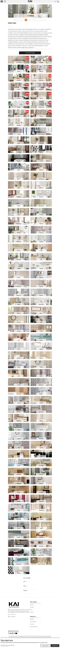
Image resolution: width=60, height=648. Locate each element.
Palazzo (19, 295)
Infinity (41, 241)
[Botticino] (41, 203)
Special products (33, 626)
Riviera (19, 304)
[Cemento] (41, 122)
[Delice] (18, 167)
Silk (19, 447)
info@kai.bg (12, 616)
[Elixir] (18, 104)
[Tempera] (41, 176)
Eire (19, 456)
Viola (18, 367)
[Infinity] (41, 238)
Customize (45, 645)
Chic (41, 322)
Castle (41, 447)
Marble (19, 125)
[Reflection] (41, 104)
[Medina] (18, 256)
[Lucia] (18, 373)
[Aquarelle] (41, 301)
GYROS (41, 537)
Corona (41, 214)
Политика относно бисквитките (7, 645)
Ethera (41, 223)
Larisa (18, 537)
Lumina (41, 62)
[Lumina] (41, 59)
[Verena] (18, 283)
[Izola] (41, 337)
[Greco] (18, 400)
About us (32, 604)
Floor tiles (32, 624)
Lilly (41, 259)
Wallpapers (19, 564)
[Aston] (18, 462)
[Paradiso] (18, 418)
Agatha (41, 286)
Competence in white (19, 555)
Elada (41, 349)
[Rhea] (41, 310)
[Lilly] (41, 256)
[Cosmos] (41, 435)
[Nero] (18, 68)
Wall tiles (32, 619)
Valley (18, 187)
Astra (18, 89)
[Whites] (41, 185)
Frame (41, 250)
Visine (18, 98)
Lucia (18, 375)
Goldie (18, 134)
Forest (41, 456)
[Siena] (18, 525)
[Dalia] (41, 517)
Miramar (19, 519)
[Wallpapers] (18, 561)
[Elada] (41, 346)
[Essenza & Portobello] (18, 149)
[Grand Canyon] (41, 561)
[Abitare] (18, 409)
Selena (18, 331)
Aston (18, 465)
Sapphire (41, 510)
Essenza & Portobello (19, 152)
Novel (18, 349)
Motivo (19, 358)
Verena (19, 286)
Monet (41, 71)
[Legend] (41, 499)
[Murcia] (18, 319)
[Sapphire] (41, 508)
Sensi (18, 214)
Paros (18, 277)
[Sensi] (18, 212)
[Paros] (18, 274)
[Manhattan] (18, 543)
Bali (19, 340)
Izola (41, 340)
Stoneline (18, 62)
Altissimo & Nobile (41, 152)
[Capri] (18, 427)
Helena (19, 573)
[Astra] (18, 86)
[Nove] (41, 364)
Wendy (19, 501)
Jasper (41, 393)
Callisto (19, 313)
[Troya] (18, 508)
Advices (31, 612)
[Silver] (18, 203)
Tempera (41, 178)
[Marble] (18, 122)
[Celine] (41, 265)
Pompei (41, 492)
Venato (41, 277)
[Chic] (41, 319)
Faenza (19, 196)
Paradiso (18, 420)
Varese (41, 295)
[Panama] (18, 471)
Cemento (41, 125)
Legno (18, 143)
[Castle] (41, 445)
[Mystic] (41, 355)
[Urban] (41, 471)
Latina (41, 429)
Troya (18, 510)
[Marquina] (18, 220)
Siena (18, 528)
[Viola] (18, 364)
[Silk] (18, 445)
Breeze (19, 80)
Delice (18, 169)
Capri (18, 429)
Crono (18, 384)
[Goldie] (18, 131)
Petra (41, 116)
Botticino (41, 205)
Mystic (41, 358)
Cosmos (41, 438)
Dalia (41, 519)
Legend (41, 501)
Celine (41, 268)
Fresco (19, 250)
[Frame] (41, 247)
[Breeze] (18, 77)
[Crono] (18, 382)
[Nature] (18, 229)
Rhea (41, 313)
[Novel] (18, 346)
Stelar (41, 98)
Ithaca (18, 492)
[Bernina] (41, 409)
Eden (18, 116)
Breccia (19, 393)
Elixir (18, 107)
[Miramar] (18, 516)
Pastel (18, 438)
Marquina (18, 223)
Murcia (19, 322)
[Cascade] (41, 480)
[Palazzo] (18, 292)
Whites (41, 187)
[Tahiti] (41, 328)
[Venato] (41, 274)
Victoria (41, 384)
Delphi (18, 268)
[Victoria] (41, 382)
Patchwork (41, 555)
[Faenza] (18, 194)
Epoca (18, 178)
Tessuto (41, 232)
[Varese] (41, 292)
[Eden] (18, 113)
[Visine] (18, 95)
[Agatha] (41, 283)
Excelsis (41, 80)
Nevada (41, 465)
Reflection (41, 107)
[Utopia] (41, 400)
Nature (19, 232)
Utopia (41, 402)
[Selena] (18, 328)
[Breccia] (18, 391)
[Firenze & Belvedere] (41, 140)
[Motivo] (18, 355)
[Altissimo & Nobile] (41, 149)
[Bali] (18, 337)
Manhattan (19, 546)
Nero (18, 71)
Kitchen (41, 546)
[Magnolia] (41, 86)
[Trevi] (41, 158)
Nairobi (41, 169)
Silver (18, 205)
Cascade (41, 483)
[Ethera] (41, 220)
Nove (41, 367)
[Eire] (18, 454)
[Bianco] (41, 194)
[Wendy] (18, 498)
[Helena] (18, 570)
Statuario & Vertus (19, 161)
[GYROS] (41, 534)
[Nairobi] (41, 167)
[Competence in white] (18, 552)
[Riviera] (18, 301)
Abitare (19, 411)
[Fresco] (18, 247)
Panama (19, 474)
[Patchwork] (41, 552)
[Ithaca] (18, 489)
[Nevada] (41, 462)
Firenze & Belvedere (41, 143)
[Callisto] (18, 310)
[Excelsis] (41, 77)
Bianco (41, 196)
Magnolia (41, 89)
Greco (18, 402)
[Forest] (41, 453)
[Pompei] (41, 489)
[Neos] (41, 373)
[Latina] (41, 427)
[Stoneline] (18, 59)
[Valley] (18, 185)
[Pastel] (18, 436)
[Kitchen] (41, 543)
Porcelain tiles (33, 621)
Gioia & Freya (41, 134)
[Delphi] (18, 265)
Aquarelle (41, 304)
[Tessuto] (41, 229)
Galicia (41, 420)
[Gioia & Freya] (41, 131)
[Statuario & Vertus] (18, 158)
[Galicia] (41, 418)
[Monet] (41, 68)
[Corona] (41, 212)
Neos (41, 375)
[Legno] (18, 140)
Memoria (18, 241)
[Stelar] (41, 95)
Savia (41, 528)
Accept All (55, 645)
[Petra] (41, 113)
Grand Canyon (41, 564)
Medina (19, 259)
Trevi (41, 161)
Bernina (41, 411)
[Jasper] (41, 391)
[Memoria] (18, 238)
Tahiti (41, 331)
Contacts (32, 607)
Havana (19, 483)
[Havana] (18, 480)
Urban (41, 474)
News (31, 609)
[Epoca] (18, 176)
